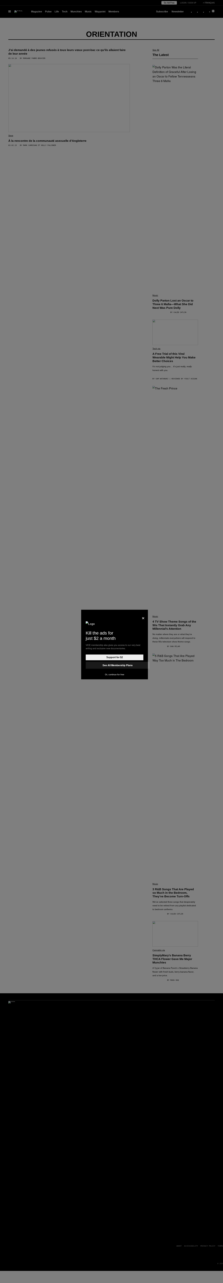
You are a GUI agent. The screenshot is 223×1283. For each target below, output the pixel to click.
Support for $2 (114, 657)
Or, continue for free (114, 674)
